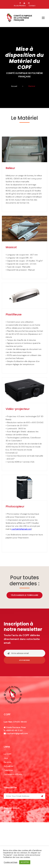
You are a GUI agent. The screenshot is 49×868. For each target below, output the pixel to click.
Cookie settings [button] (10, 862)
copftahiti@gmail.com (17, 733)
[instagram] (29, 3)
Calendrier (8, 770)
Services (7, 762)
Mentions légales (21, 833)
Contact (32, 6)
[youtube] (24, 3)
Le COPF (7, 754)
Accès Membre (20, 6)
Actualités (8, 766)
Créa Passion (24, 836)
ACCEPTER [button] (25, 862)
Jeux (6, 758)
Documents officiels (13, 774)
